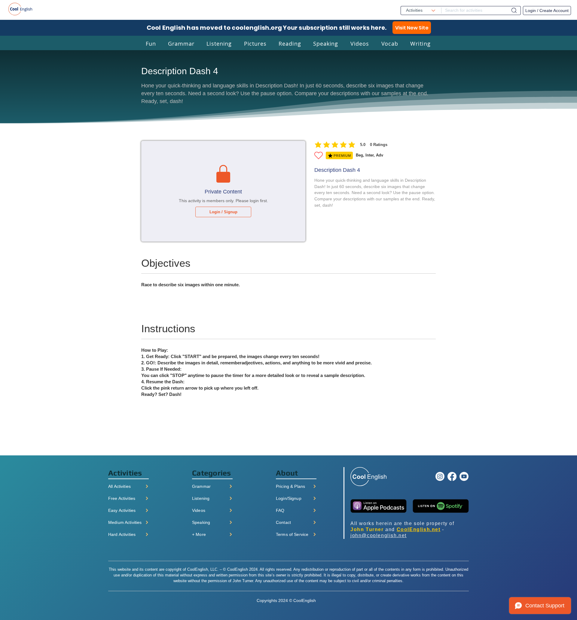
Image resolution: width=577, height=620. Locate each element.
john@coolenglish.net (378, 535)
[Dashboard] (514, 10)
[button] (151, 43)
